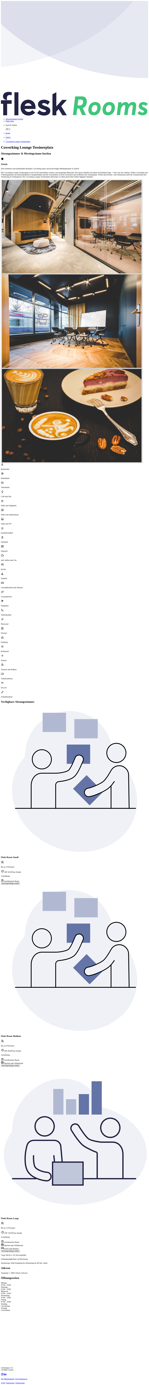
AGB (3, 1383)
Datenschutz (20, 1383)
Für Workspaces (21, 1379)
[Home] (74, 115)
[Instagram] (2, 1375)
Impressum (10, 1383)
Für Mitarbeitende (7, 1379)
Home (8, 133)
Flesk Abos (10, 121)
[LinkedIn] (5, 1375)
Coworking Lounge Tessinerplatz (18, 142)
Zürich (8, 137)
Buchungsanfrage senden (10, 883)
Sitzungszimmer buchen (14, 119)
